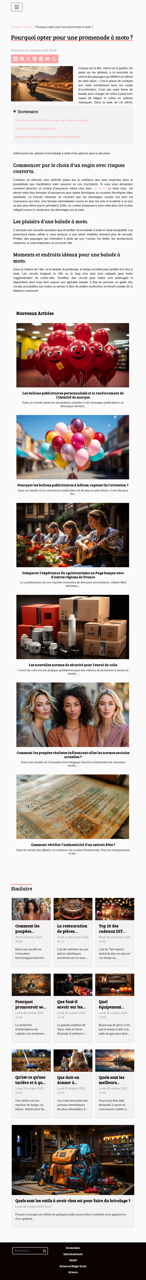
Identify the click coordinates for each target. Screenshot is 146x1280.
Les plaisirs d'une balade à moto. (35, 128)
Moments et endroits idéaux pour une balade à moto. (48, 136)
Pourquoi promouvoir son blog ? (30, 1007)
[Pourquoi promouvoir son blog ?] (31, 984)
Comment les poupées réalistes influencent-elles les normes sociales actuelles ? (73, 754)
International (73, 1254)
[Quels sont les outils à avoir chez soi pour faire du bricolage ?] (73, 1159)
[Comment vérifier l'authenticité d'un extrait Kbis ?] (72, 806)
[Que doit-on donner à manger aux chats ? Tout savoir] (73, 1060)
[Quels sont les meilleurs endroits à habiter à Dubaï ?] (114, 1060)
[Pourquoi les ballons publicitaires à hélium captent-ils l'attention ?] (72, 447)
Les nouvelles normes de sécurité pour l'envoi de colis (73, 664)
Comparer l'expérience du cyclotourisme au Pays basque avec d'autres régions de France (73, 574)
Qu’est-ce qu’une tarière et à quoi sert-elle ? (30, 1082)
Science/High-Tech (73, 1266)
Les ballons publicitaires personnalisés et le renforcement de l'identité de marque (73, 395)
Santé (73, 1260)
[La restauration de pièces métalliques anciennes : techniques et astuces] (73, 908)
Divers (28, 27)
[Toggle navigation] (16, 7)
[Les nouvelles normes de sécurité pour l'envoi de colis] (72, 627)
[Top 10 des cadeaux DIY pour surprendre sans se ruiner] (114, 908)
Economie (73, 1248)
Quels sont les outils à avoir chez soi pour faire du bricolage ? (72, 1200)
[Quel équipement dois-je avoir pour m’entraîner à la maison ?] (114, 984)
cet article (99, 188)
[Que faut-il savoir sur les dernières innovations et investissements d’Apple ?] (73, 984)
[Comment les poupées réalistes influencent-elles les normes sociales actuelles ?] (72, 715)
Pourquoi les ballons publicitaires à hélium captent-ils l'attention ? (73, 485)
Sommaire (28, 111)
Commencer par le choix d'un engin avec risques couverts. (51, 120)
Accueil (15, 27)
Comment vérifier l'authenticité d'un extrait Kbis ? (73, 844)
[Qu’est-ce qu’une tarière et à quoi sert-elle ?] (31, 1060)
